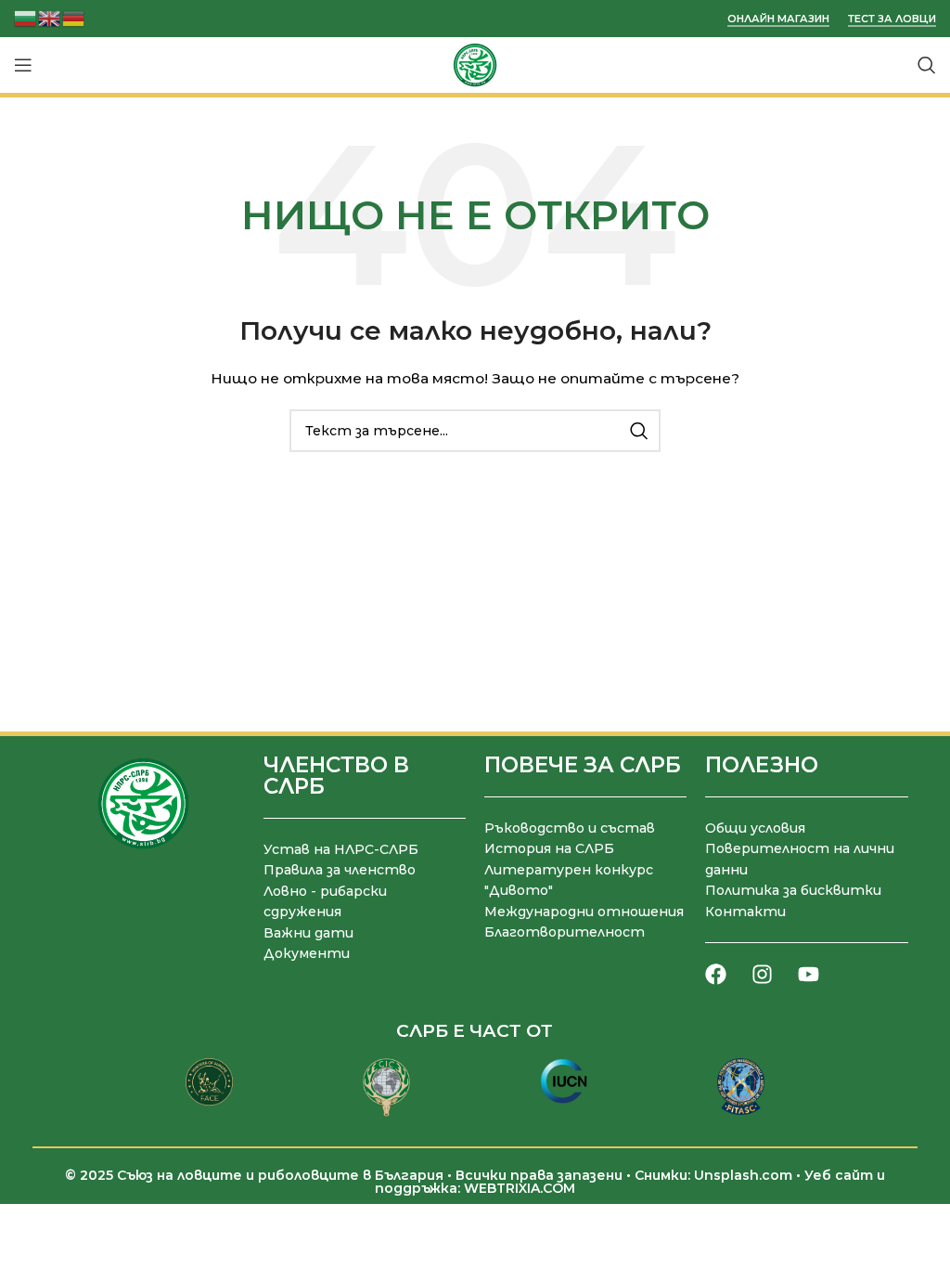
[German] (74, 17)
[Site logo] (475, 64)
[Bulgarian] (26, 17)
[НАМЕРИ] (639, 430)
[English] (50, 17)
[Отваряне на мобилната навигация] (23, 65)
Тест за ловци (892, 19)
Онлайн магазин (778, 19)
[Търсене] (926, 65)
